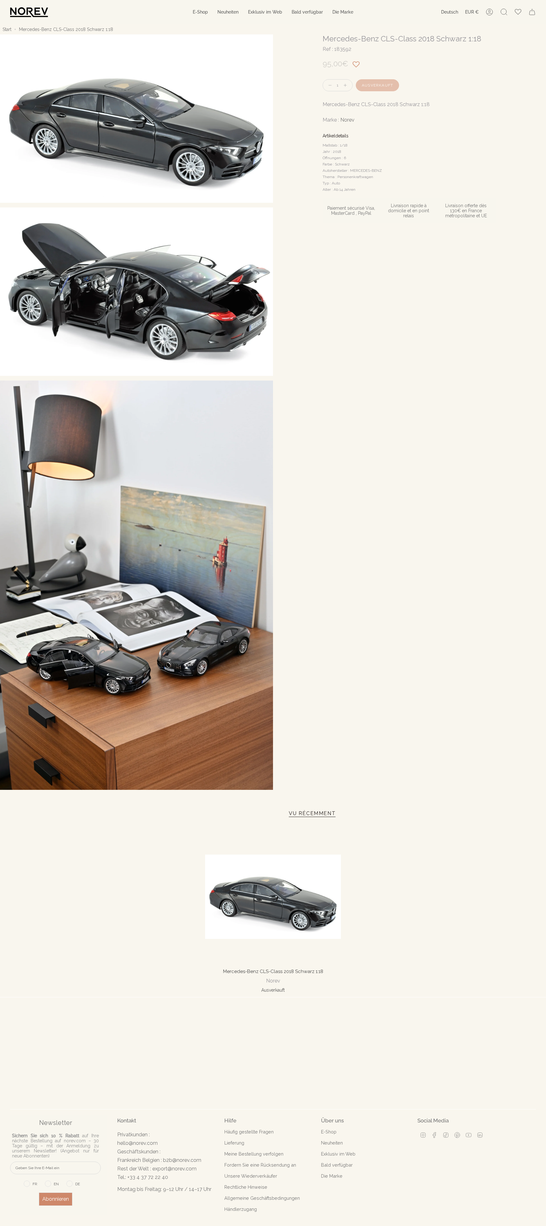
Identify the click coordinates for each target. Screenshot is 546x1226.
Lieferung (234, 1142)
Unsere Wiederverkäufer (250, 1176)
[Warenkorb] (532, 12)
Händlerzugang (240, 1209)
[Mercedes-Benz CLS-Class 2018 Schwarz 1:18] (273, 897)
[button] (200, 12)
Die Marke (332, 1176)
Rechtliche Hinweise (245, 1187)
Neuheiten (332, 1142)
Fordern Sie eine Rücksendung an (260, 1165)
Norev (347, 120)
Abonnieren (55, 1199)
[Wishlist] (518, 12)
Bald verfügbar (337, 1165)
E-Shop (329, 1131)
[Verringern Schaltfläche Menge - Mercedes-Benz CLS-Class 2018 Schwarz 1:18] (329, 85)
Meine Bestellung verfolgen (253, 1154)
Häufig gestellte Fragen (249, 1131)
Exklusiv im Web (338, 1154)
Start (7, 29)
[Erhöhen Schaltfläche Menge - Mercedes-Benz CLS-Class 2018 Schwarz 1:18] (347, 85)
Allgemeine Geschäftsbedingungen (262, 1198)
